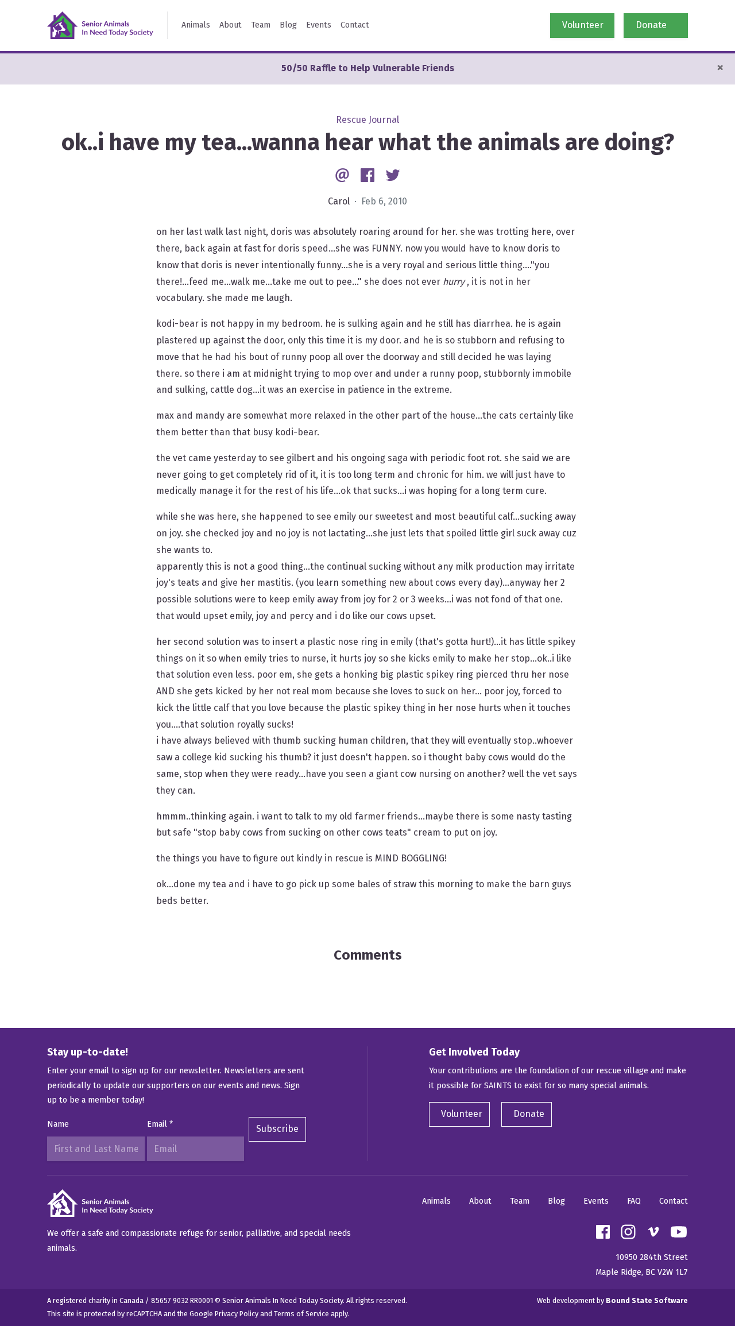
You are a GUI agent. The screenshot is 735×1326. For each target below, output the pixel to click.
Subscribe (277, 1128)
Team (260, 25)
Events (318, 25)
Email (160, 1124)
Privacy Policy (236, 1313)
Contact (355, 25)
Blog (288, 25)
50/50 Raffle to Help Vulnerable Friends (367, 68)
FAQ (634, 1201)
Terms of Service (301, 1313)
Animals (195, 25)
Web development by (612, 1300)
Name (58, 1124)
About (230, 25)
